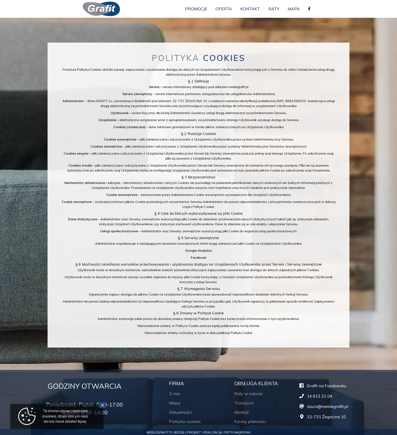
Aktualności (180, 412)
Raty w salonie (248, 393)
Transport (244, 402)
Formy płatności (250, 421)
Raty (273, 8)
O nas (174, 393)
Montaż (241, 412)
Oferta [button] (223, 8)
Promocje (196, 8)
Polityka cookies (185, 421)
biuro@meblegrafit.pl (327, 406)
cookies (49, 416)
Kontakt (250, 8)
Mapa (294, 8)
